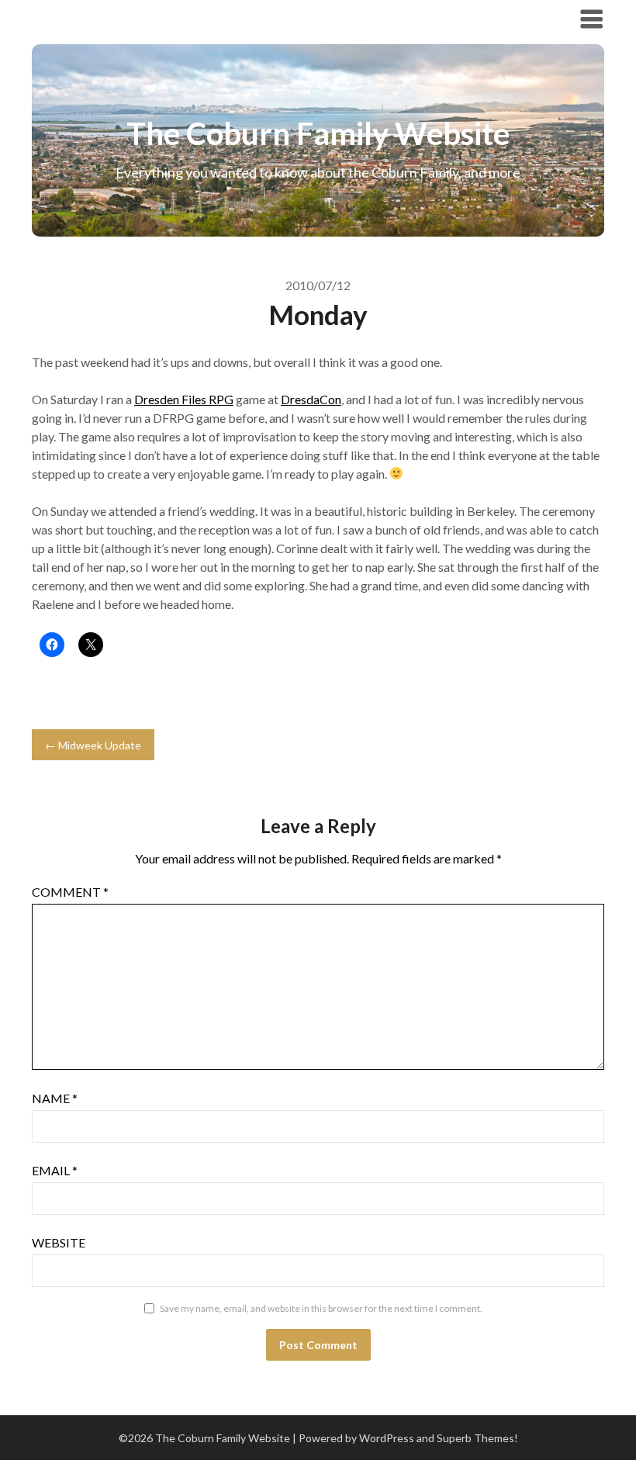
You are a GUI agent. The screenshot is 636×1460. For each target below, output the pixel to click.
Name (55, 1098)
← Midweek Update (93, 745)
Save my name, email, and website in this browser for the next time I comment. (321, 1308)
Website (58, 1242)
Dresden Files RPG (183, 399)
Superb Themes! (477, 1437)
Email (55, 1170)
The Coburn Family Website (138, 18)
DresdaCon (311, 399)
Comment (70, 891)
